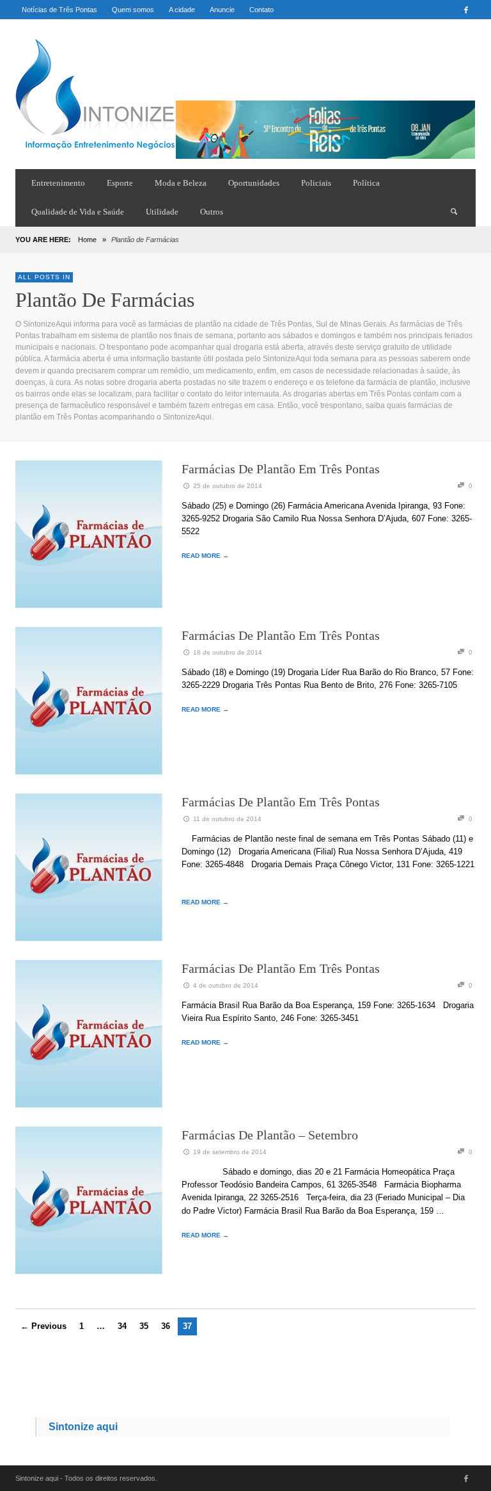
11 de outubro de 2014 (227, 818)
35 (143, 1326)
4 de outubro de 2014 (225, 985)
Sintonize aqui (83, 1426)
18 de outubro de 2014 (227, 652)
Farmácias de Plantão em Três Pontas (281, 469)
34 (122, 1326)
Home (87, 239)
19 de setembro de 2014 (230, 1151)
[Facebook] (466, 9)
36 (165, 1326)
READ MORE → (205, 555)
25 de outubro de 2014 (227, 485)
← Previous (43, 1326)
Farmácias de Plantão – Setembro (270, 1135)
